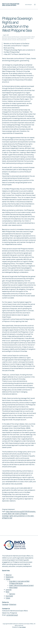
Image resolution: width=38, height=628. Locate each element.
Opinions (12, 594)
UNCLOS (14, 39)
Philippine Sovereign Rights (23, 38)
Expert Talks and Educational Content (21, 585)
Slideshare (12, 604)
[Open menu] (35, 5)
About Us (8, 575)
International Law (15, 36)
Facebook (5, 604)
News (7, 592)
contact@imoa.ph (12, 615)
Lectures (8, 590)
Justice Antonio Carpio (25, 36)
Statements (9, 577)
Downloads (9, 596)
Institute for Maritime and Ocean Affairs (10, 4)
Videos (8, 579)
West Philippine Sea (21, 39)
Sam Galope (22, 627)
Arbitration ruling (6, 36)
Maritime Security (12, 38)
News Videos (13, 587)
